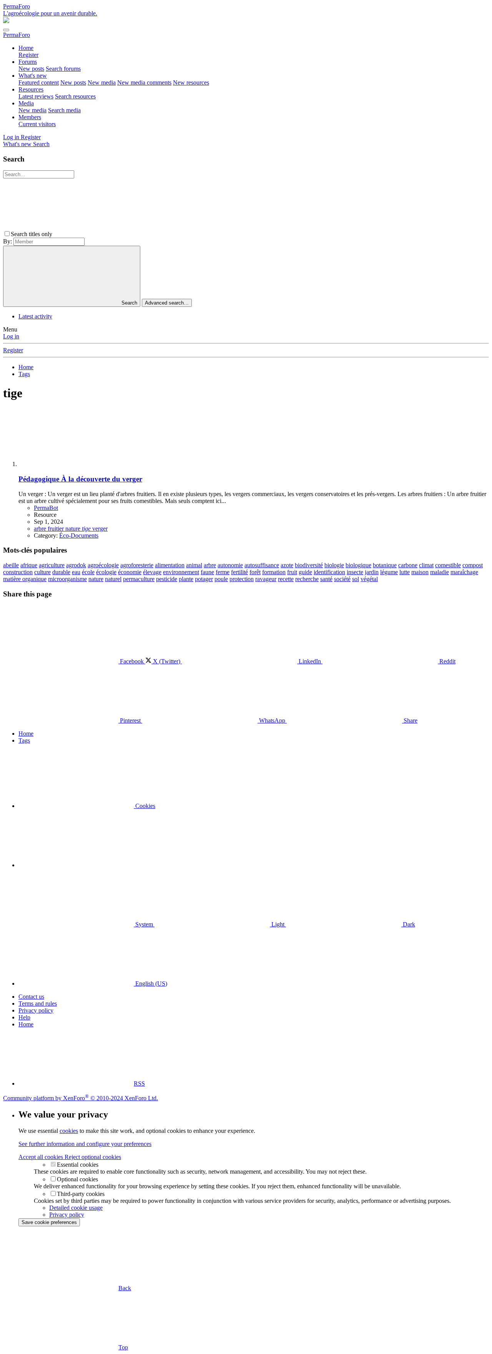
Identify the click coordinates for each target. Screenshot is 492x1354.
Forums (27, 61)
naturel (113, 579)
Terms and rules (37, 1003)
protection (241, 579)
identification (329, 572)
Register (28, 55)
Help (24, 1017)
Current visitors (37, 124)
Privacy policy (35, 1010)
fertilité (239, 572)
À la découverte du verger (80, 479)
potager (204, 579)
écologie (106, 572)
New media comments (144, 82)
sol (355, 579)
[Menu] (6, 30)
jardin (372, 572)
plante (186, 579)
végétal (369, 579)
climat (426, 565)
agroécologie (103, 565)
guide (305, 572)
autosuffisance (261, 565)
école (88, 572)
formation (274, 572)
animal (194, 565)
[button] (111, 234)
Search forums (63, 68)
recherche (307, 579)
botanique (385, 565)
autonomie (230, 565)
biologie (334, 565)
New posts (31, 68)
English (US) (150, 983)
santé (326, 579)
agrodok (76, 565)
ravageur (265, 579)
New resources (191, 82)
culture (42, 572)
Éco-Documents (78, 535)
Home (25, 48)
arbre (210, 565)
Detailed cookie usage (76, 1207)
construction (18, 572)
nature (95, 579)
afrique (28, 565)
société (342, 579)
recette (286, 579)
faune (207, 572)
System (144, 924)
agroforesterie (136, 565)
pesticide (166, 579)
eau (76, 572)
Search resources (75, 96)
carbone (407, 565)
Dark (408, 924)
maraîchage (464, 572)
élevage (152, 572)
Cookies (144, 806)
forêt (255, 572)
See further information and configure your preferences (84, 1144)
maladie (439, 572)
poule (221, 579)
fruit (292, 572)
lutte (404, 572)
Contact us (31, 996)
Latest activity (35, 316)
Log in (11, 336)
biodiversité (309, 565)
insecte (355, 572)
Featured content (38, 82)
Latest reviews (35, 96)
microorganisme (67, 579)
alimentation (169, 565)
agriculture (52, 565)
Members (29, 117)
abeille (11, 565)
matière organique (25, 579)
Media (26, 103)
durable (61, 572)
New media (102, 82)
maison (420, 572)
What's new (32, 75)
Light (278, 924)
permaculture (139, 579)
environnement (181, 572)
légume (389, 572)
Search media (64, 110)
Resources (30, 89)
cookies (69, 1131)
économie (129, 572)
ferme (222, 572)
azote (287, 565)
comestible (448, 565)
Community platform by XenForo (80, 1098)
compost (472, 565)
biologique (358, 565)
